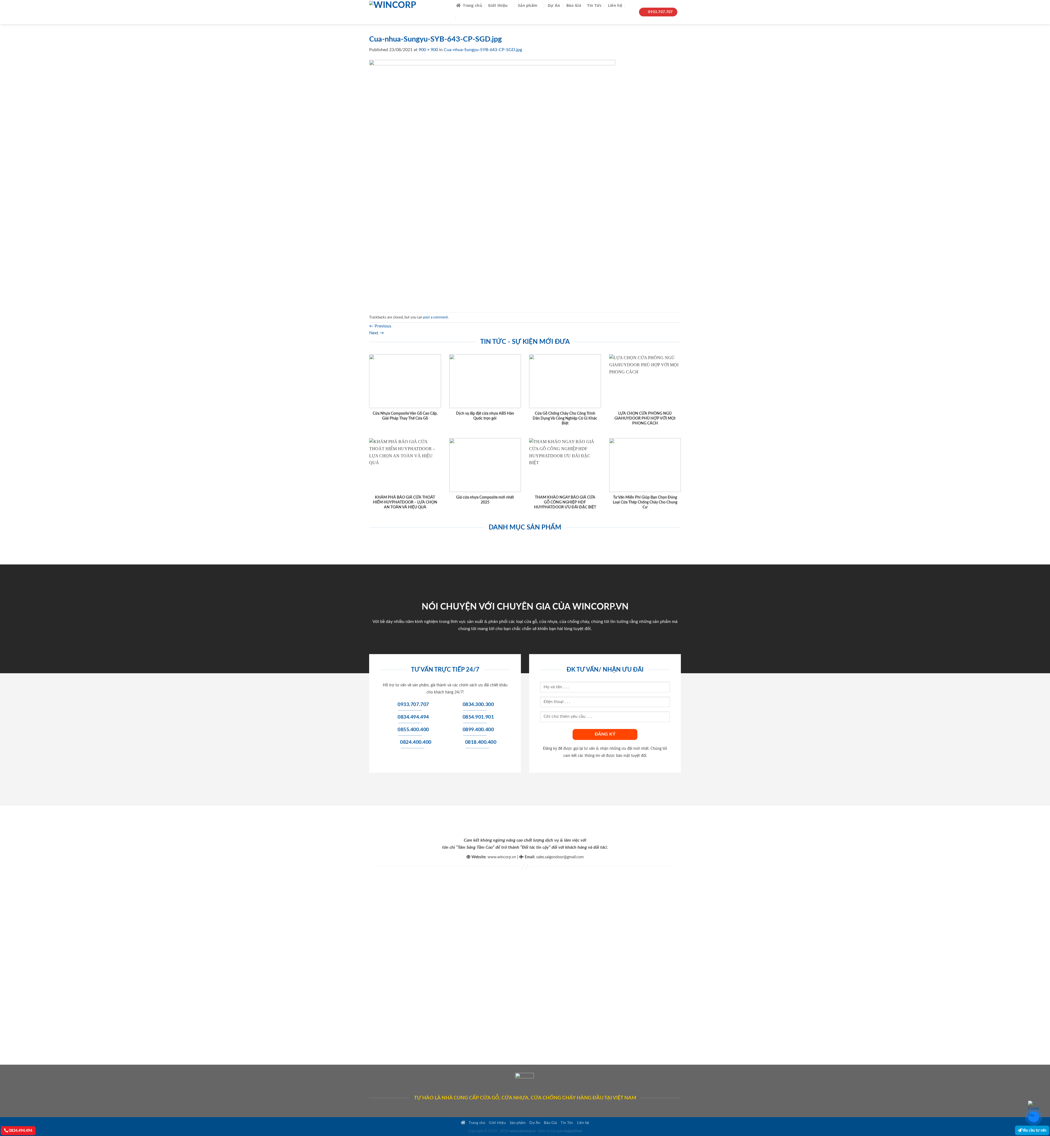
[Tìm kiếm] (630, 5)
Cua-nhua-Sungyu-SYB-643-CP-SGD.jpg (483, 50)
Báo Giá (573, 5)
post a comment (435, 317)
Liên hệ (615, 5)
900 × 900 (428, 50)
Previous (380, 326)
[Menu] (462, 18)
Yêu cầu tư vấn (1034, 1130)
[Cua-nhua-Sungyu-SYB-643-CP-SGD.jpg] (492, 182)
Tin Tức (594, 5)
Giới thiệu (498, 5)
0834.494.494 (20, 1131)
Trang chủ (472, 5)
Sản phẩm (527, 5)
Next (376, 333)
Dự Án (554, 5)
